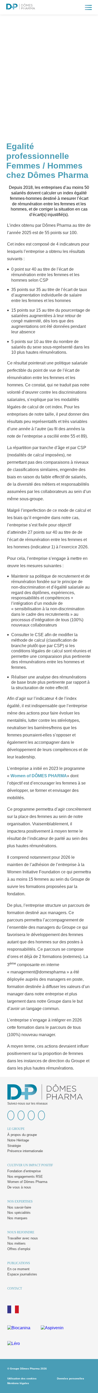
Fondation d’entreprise (24, 1171)
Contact (14, 1288)
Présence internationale (25, 1151)
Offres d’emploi (18, 1249)
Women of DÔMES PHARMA (38, 776)
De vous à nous (19, 1187)
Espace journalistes (22, 1274)
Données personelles (70, 1378)
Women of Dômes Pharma (27, 1182)
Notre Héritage (18, 1140)
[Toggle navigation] (88, 7)
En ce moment (18, 1269)
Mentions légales (18, 1383)
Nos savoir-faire (19, 1207)
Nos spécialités (19, 1213)
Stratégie (14, 1146)
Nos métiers (16, 1243)
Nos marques (17, 1218)
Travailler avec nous (22, 1238)
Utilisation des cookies (22, 1378)
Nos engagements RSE (25, 1177)
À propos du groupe (22, 1135)
